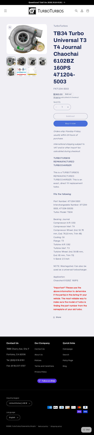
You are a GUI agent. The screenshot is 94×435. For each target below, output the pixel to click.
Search (66, 355)
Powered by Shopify (28, 426)
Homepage (68, 349)
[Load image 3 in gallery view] (32, 61)
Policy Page (68, 360)
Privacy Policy (41, 372)
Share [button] (58, 317)
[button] (5, 11)
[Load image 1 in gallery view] (11, 61)
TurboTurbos (16, 426)
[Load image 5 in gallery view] (11, 71)
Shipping (56, 97)
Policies (38, 360)
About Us (39, 355)
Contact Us (40, 349)
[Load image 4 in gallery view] (42, 61)
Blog (65, 366)
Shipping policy (56, 426)
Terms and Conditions (44, 366)
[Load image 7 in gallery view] (32, 71)
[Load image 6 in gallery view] (21, 71)
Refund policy (43, 426)
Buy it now (70, 123)
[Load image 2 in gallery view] (21, 61)
